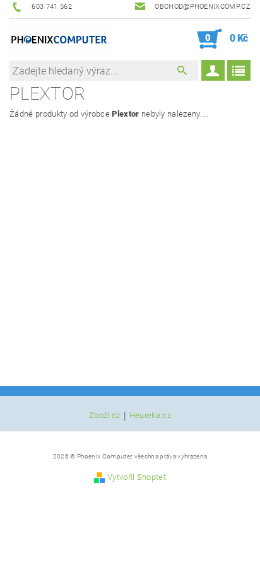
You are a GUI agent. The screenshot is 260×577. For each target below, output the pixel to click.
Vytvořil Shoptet (136, 477)
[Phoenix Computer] (58, 39)
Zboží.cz (105, 415)
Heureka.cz (150, 415)
